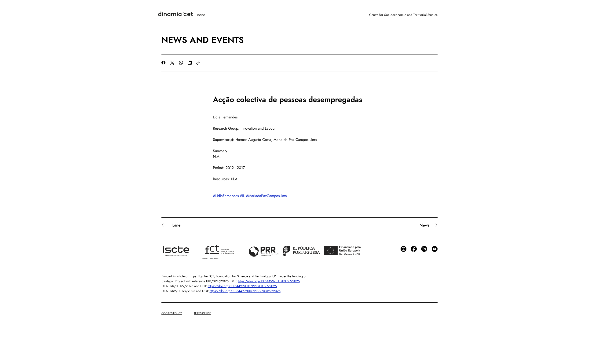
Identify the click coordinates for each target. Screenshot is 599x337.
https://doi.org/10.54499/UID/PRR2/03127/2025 (245, 291)
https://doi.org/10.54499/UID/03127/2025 (269, 281)
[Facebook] (163, 63)
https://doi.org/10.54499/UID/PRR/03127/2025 (242, 286)
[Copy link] (198, 63)
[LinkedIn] (190, 63)
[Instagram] (403, 249)
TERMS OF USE (202, 313)
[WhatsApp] (181, 63)
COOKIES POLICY (171, 313)
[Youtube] (435, 249)
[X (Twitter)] (172, 63)
